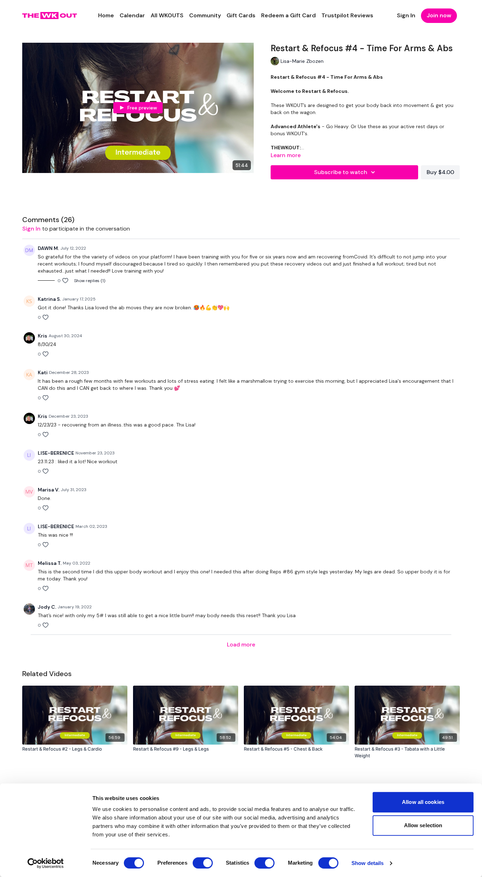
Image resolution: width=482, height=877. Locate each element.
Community (205, 15)
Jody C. (47, 607)
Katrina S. (49, 299)
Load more (241, 644)
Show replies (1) (89, 281)
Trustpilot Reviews (347, 15)
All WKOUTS (167, 15)
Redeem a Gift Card (288, 15)
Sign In (406, 15)
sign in (31, 228)
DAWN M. (48, 248)
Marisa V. (48, 490)
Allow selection (423, 825)
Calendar (132, 15)
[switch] (203, 863)
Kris (42, 336)
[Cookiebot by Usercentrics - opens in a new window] (46, 863)
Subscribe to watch (340, 172)
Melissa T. (49, 563)
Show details (367, 863)
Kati (43, 372)
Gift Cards (241, 15)
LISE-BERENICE (56, 453)
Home (106, 15)
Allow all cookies (423, 802)
